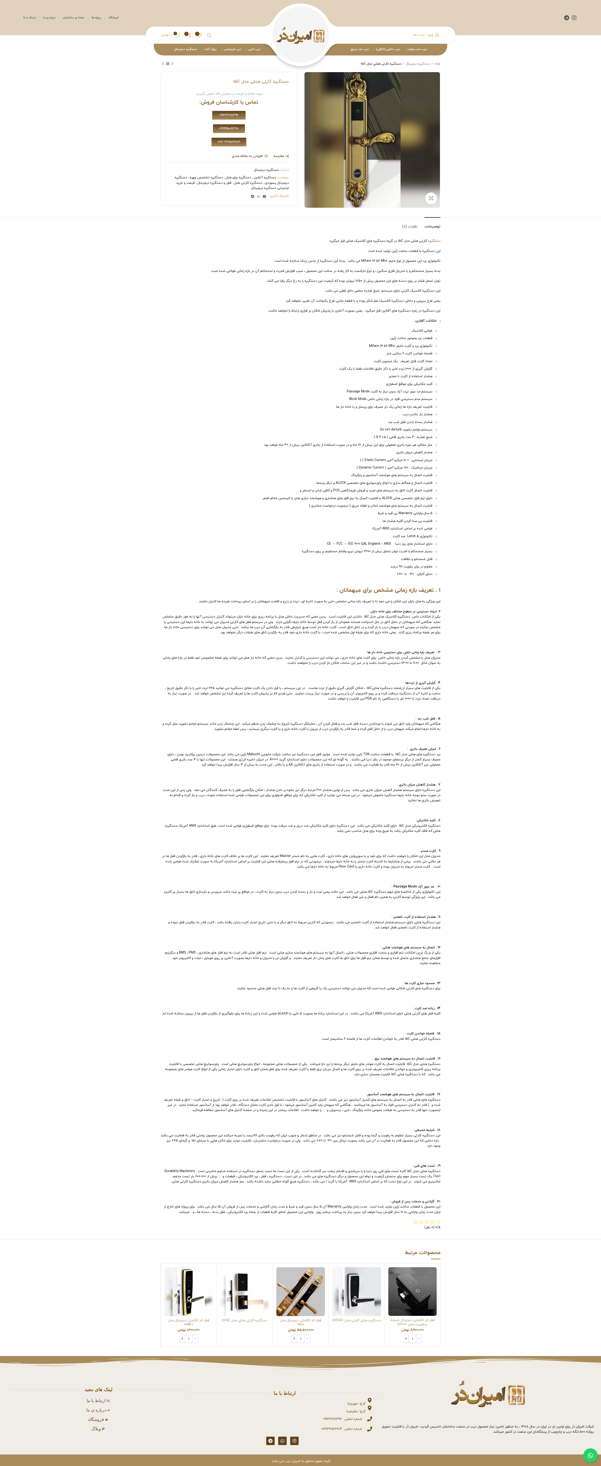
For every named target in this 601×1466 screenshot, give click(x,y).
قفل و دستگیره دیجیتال (214, 183)
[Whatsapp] (282, 1441)
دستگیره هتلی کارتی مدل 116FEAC (356, 1320)
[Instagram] (294, 1441)
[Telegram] (270, 1441)
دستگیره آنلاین (265, 177)
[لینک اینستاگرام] (574, 18)
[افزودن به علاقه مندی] (392, 1296)
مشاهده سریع (392, 1285)
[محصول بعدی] (163, 64)
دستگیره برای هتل (238, 177)
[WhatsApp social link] (258, 196)
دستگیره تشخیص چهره (206, 177)
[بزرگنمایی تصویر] (431, 198)
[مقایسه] (392, 1275)
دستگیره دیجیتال (417, 64)
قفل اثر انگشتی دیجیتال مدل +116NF (188, 1322)
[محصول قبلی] (172, 64)
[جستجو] (209, 35)
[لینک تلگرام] (566, 18)
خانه (437, 64)
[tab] (432, 224)
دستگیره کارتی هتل (248, 183)
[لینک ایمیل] (264, 196)
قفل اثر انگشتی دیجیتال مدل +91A (300, 1322)
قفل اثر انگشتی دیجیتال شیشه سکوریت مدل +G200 (412, 1322)
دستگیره (434, 241)
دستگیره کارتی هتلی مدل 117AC (244, 1320)
